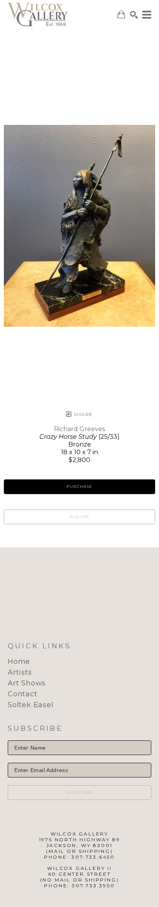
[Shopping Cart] (121, 14)
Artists (20, 672)
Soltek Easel (31, 704)
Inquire (79, 516)
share (82, 414)
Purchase (79, 486)
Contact (22, 693)
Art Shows (27, 683)
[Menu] (146, 15)
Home (19, 661)
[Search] (134, 15)
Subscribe (79, 792)
